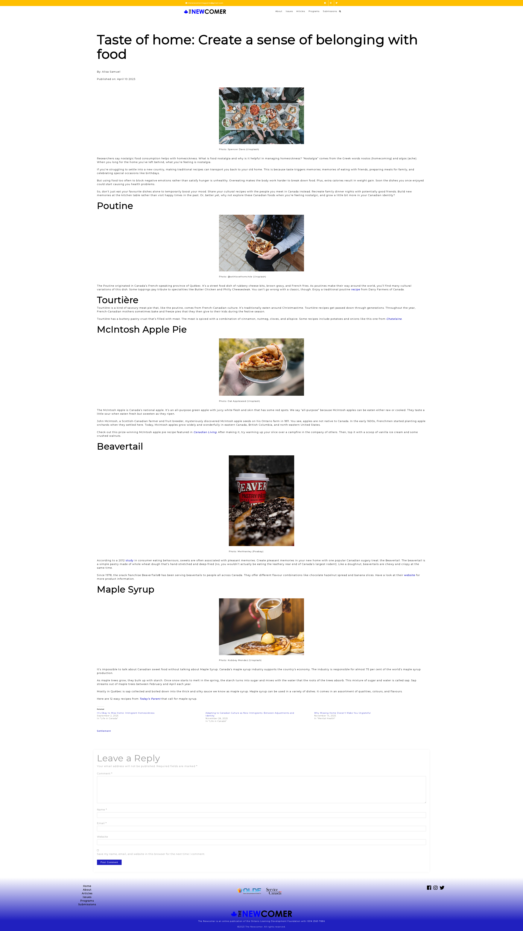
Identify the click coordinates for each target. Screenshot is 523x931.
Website (102, 836)
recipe (355, 289)
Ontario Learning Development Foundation (275, 921)
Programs (314, 11)
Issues (289, 11)
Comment (104, 773)
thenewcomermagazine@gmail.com (205, 3)
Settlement (104, 731)
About (278, 11)
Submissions (330, 11)
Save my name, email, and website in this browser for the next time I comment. (151, 854)
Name (102, 809)
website (409, 575)
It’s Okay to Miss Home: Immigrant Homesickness (126, 713)
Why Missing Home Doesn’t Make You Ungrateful (343, 713)
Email (102, 823)
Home (87, 886)
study (130, 560)
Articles (300, 11)
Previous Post (104, 743)
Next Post (421, 743)
